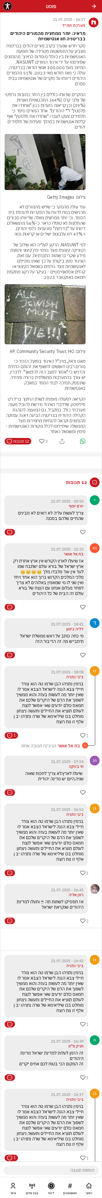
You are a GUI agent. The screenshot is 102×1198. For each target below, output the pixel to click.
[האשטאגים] (70, 1187)
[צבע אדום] (32, 1187)
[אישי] (13, 1187)
